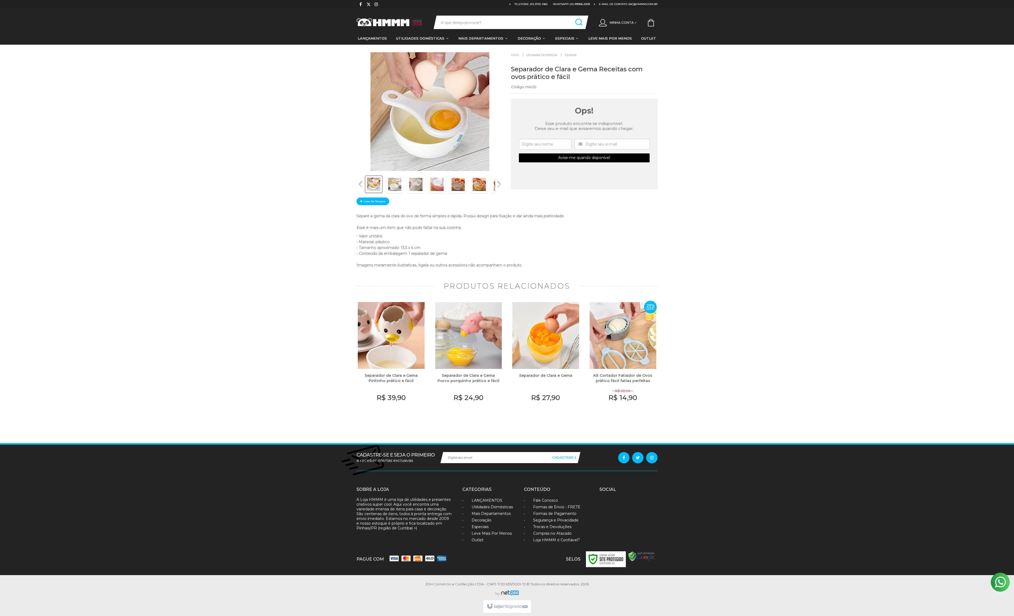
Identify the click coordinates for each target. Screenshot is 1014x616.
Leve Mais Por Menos (492, 533)
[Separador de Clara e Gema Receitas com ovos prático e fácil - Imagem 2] (394, 184)
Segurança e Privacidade (556, 520)
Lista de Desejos (374, 201)
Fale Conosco (545, 500)
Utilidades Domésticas (541, 55)
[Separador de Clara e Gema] (545, 361)
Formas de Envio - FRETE (556, 507)
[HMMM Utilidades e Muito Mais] (389, 22)
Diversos (570, 55)
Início (515, 55)
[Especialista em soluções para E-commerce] (509, 593)
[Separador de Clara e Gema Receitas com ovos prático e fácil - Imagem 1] (373, 184)
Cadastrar (563, 457)
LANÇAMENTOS (487, 500)
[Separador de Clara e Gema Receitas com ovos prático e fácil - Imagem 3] (416, 184)
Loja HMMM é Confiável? (556, 540)
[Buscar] (578, 22)
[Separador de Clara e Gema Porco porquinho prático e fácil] (468, 361)
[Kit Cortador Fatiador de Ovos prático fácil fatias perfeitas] (623, 361)
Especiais (480, 526)
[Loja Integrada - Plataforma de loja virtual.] (507, 606)
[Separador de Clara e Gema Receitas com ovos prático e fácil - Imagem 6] (479, 184)
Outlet (477, 540)
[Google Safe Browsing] (641, 556)
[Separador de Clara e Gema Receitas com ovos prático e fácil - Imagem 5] (458, 184)
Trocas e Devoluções (552, 526)
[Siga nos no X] (368, 5)
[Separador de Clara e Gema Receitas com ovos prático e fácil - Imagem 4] (437, 184)
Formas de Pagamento (554, 513)
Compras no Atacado (552, 533)
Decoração (481, 520)
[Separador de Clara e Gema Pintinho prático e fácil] (391, 361)
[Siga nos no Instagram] (376, 5)
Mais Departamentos (491, 513)
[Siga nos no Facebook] (360, 5)
